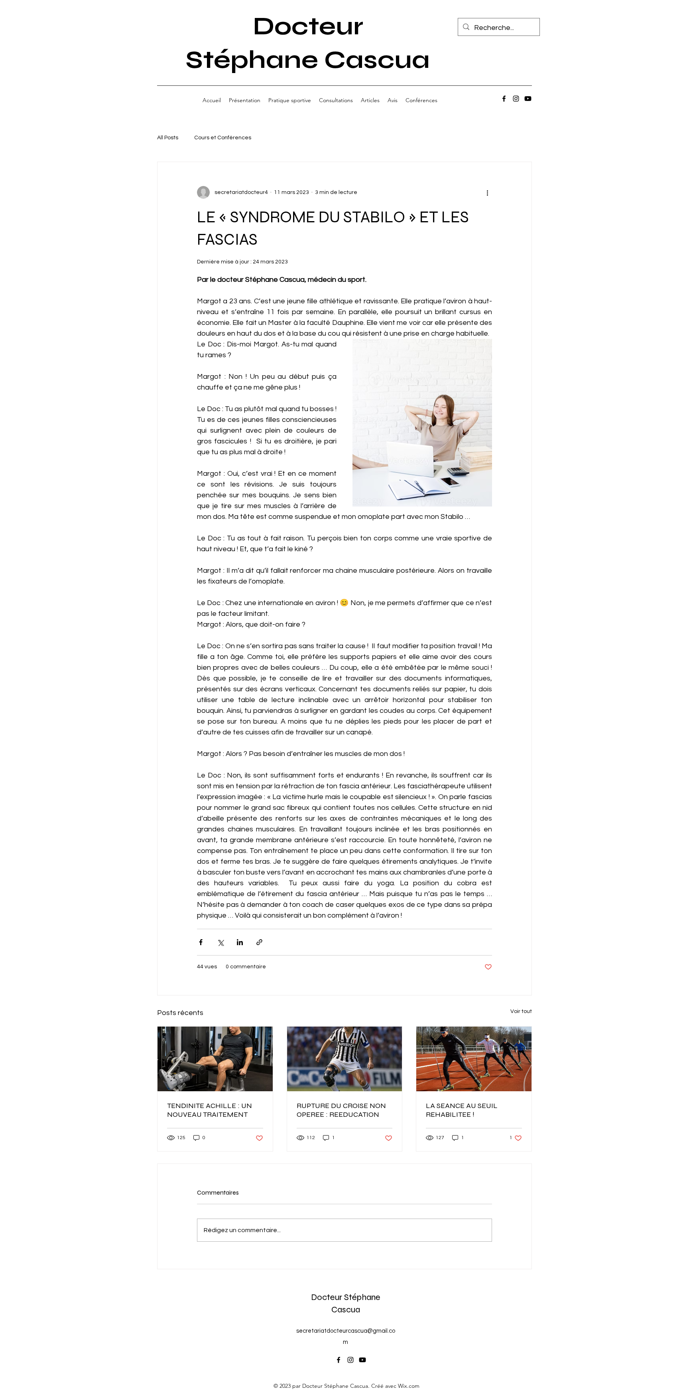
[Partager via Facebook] (201, 942)
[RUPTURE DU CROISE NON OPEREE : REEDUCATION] (344, 1059)
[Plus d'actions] (487, 192)
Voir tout (521, 1011)
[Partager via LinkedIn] (240, 942)
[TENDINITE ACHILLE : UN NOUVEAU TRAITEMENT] (215, 1059)
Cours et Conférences (222, 137)
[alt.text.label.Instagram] (516, 99)
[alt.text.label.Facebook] (504, 99)
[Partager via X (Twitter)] (220, 942)
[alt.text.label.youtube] (528, 99)
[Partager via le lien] (259, 942)
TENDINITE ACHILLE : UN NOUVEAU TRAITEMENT (209, 1110)
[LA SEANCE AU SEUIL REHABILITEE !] (474, 1059)
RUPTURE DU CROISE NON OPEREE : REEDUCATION (341, 1110)
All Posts (167, 137)
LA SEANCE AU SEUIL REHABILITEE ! (462, 1110)
